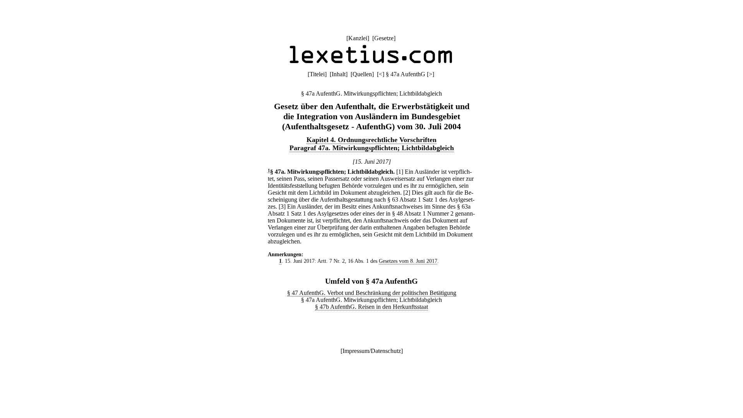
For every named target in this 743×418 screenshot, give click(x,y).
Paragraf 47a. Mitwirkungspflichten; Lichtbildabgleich (371, 148)
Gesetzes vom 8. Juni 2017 (408, 261)
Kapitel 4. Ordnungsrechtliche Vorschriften (371, 140)
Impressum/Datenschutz (371, 351)
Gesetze (384, 38)
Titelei (317, 74)
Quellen (362, 74)
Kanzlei (357, 38)
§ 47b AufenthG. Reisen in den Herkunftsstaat (371, 306)
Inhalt (339, 74)
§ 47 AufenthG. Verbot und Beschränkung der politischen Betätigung (371, 293)
